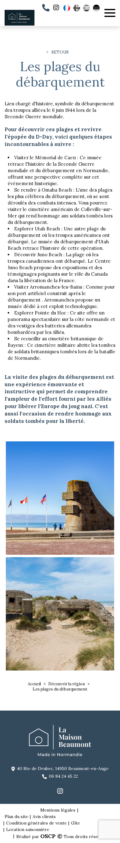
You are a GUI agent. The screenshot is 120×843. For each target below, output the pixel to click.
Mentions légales (57, 810)
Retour (60, 52)
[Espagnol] (86, 8)
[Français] (66, 8)
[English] (76, 8)
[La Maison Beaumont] (19, 24)
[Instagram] (56, 8)
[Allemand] (96, 8)
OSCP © (51, 836)
